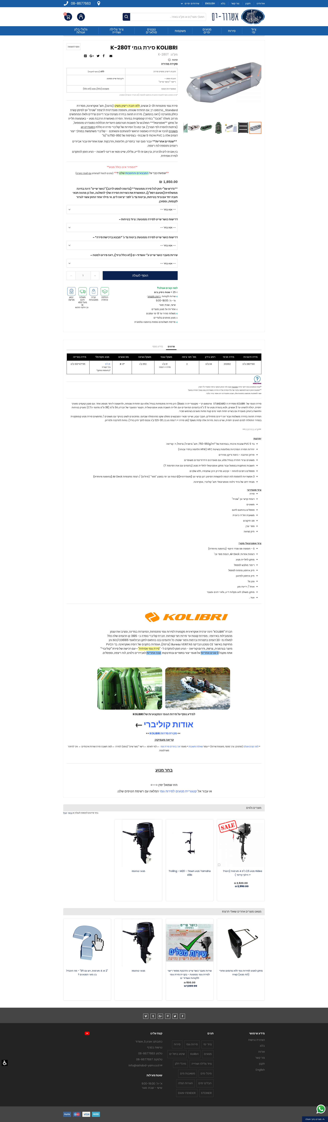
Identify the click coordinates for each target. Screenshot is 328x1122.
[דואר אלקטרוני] (111, 56)
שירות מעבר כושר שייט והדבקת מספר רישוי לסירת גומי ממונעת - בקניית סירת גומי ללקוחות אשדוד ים (190, 974)
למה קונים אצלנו (251, 746)
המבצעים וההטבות (137, 173)
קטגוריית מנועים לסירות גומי (178, 791)
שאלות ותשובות (196, 746)
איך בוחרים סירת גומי (170, 746)
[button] (5, 1063)
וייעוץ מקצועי (154, 296)
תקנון (262, 1064)
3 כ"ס (108, 364)
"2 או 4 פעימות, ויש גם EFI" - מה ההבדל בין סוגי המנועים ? (87, 972)
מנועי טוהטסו (138, 871)
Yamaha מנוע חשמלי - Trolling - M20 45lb (190, 873)
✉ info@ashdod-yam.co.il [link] (145, 1065)
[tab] (171, 346)
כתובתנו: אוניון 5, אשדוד (148, 1042)
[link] (98, 3)
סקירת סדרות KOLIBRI (163, 733)
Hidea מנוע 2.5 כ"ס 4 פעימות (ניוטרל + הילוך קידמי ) (242, 873)
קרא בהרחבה (252, 429)
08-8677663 (81, 3)
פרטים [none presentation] (171, 346)
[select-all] (67, 813)
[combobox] (164, 17)
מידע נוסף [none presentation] (158, 346)
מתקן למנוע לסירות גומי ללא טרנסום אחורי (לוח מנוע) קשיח (241, 972)
